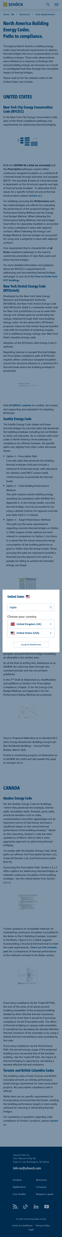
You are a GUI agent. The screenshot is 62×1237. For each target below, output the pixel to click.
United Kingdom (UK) (29, 624)
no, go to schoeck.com (31, 644)
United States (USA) (28, 633)
